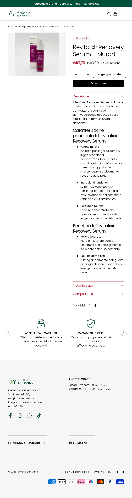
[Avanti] (123, 333)
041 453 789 (15, 406)
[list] (37, 55)
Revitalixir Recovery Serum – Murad (53, 26)
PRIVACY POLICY (102, 472)
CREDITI (119, 472)
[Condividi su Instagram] (88, 305)
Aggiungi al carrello (109, 74)
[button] (114, 14)
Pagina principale (19, 26)
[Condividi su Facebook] (95, 305)
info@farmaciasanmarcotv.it (26, 402)
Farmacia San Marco (27, 471)
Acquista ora (98, 83)
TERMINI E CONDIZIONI (76, 472)
